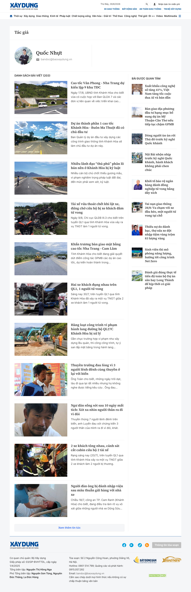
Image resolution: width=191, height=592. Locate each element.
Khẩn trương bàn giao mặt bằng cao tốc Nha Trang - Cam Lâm (96, 246)
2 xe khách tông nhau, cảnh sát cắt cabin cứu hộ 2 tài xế (95, 448)
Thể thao (118, 15)
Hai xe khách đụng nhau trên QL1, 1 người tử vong (94, 287)
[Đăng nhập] (154, 4)
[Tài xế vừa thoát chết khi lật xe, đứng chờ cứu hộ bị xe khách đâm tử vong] (40, 218)
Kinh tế (54, 15)
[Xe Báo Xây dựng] (171, 559)
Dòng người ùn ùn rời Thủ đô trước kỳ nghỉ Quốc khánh (160, 139)
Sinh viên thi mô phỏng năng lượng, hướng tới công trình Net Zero (159, 255)
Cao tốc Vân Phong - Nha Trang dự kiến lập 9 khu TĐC (97, 85)
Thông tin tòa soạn (167, 545)
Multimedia (170, 15)
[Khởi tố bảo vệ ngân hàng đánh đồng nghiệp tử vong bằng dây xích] (137, 184)
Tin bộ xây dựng (172, 9)
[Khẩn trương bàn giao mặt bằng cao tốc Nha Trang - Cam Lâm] (40, 258)
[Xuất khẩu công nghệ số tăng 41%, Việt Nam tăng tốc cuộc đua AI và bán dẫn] (137, 89)
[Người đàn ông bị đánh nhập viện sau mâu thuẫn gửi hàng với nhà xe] (40, 500)
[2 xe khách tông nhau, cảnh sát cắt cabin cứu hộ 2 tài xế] (40, 460)
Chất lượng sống (81, 15)
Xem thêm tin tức (69, 527)
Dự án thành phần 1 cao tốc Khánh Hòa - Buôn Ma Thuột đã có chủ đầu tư (97, 127)
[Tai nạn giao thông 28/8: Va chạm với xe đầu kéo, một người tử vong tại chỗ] (137, 207)
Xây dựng (29, 15)
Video (159, 15)
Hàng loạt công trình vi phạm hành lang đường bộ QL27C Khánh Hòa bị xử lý (94, 329)
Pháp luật (65, 15)
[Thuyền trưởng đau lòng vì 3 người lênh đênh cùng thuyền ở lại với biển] (40, 379)
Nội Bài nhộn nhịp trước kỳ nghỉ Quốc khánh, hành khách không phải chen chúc (159, 162)
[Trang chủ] (11, 16)
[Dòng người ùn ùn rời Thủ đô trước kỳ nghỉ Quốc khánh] (137, 138)
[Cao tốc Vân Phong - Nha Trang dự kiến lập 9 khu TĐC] (40, 97)
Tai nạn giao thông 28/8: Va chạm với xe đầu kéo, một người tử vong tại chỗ (160, 209)
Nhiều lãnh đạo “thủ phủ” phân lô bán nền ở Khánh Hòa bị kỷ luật (97, 166)
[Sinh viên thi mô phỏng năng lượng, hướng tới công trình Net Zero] (137, 253)
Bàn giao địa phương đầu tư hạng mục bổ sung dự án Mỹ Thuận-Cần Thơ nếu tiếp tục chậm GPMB (159, 116)
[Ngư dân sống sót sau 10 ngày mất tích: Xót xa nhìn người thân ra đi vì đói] (40, 419)
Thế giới (142, 15)
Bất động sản (129, 9)
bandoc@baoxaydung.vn (56, 59)
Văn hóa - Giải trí (101, 15)
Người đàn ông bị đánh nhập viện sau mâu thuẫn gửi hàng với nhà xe (97, 490)
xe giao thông (112, 9)
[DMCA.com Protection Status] (157, 575)
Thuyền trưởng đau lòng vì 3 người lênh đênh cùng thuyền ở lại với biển (95, 369)
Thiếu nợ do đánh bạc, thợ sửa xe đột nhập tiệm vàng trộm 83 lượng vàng (160, 232)
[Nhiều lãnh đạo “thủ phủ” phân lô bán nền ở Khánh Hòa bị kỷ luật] (40, 178)
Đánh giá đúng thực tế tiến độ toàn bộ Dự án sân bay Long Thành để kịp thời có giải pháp (160, 280)
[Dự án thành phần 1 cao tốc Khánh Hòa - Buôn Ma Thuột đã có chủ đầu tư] (40, 137)
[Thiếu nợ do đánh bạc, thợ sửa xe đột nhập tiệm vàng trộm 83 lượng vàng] (137, 230)
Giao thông (42, 15)
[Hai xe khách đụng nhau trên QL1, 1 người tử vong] (40, 299)
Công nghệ (130, 15)
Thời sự (18, 15)
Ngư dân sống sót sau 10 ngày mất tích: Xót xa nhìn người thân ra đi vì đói (97, 409)
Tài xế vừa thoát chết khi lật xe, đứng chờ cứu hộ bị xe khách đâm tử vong (97, 208)
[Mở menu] (179, 16)
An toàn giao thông (150, 9)
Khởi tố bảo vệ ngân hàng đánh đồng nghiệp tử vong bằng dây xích (159, 187)
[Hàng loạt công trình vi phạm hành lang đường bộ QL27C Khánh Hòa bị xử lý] (40, 339)
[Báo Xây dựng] (24, 6)
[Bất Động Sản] (145, 560)
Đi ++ (152, 15)
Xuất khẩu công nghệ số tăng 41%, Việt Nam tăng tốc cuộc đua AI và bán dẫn (160, 91)
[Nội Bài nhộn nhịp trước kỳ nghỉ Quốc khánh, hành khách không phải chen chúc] (137, 157)
